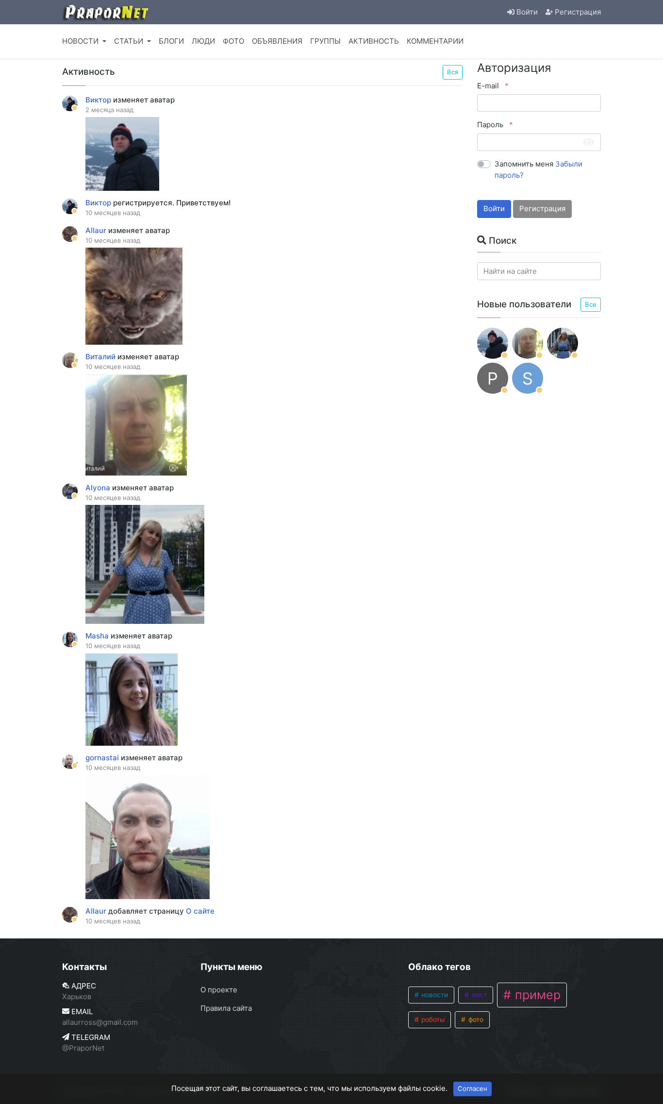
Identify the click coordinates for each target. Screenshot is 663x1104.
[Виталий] (527, 343)
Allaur (96, 230)
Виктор (99, 99)
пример (536, 994)
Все (591, 304)
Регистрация (542, 208)
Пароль (491, 124)
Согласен (472, 1088)
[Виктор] (492, 343)
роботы (432, 1019)
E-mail (489, 85)
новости (433, 995)
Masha (98, 635)
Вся (452, 72)
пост (478, 995)
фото (474, 1019)
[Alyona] (562, 343)
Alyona (98, 487)
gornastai (103, 757)
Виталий (101, 356)
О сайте (200, 911)
